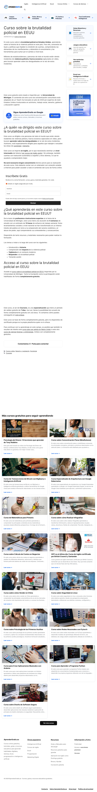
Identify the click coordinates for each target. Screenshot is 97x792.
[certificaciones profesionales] (80, 115)
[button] (24, 9)
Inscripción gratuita (57, 765)
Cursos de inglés (33, 747)
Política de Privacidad (48, 198)
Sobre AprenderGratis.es (58, 789)
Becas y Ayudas (56, 761)
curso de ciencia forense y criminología (18, 332)
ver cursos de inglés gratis (32, 153)
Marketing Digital (33, 757)
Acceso (77, 753)
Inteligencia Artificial (39, 4)
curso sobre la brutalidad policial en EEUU (28, 272)
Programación (32, 754)
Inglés (26, 4)
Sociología (33, 351)
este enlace (19, 315)
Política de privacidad (85, 789)
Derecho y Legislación (22, 351)
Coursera (9, 353)
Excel (52, 4)
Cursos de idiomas (79, 4)
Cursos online (10, 351)
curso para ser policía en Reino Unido (36, 329)
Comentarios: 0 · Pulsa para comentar (33, 344)
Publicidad (77, 744)
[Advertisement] (33, 80)
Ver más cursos (48, 723)
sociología (17, 146)
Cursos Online (62, 4)
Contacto (44, 789)
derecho (26, 146)
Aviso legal (72, 789)
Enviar (33, 203)
